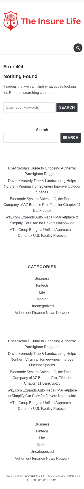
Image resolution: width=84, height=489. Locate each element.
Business (42, 278)
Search (42, 130)
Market (42, 299)
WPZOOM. (50, 480)
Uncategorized (42, 306)
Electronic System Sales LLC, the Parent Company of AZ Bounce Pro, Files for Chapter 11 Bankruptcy (42, 204)
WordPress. (35, 475)
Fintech (42, 285)
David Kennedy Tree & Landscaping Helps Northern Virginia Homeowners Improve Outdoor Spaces (42, 186)
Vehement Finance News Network (42, 313)
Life (42, 292)
